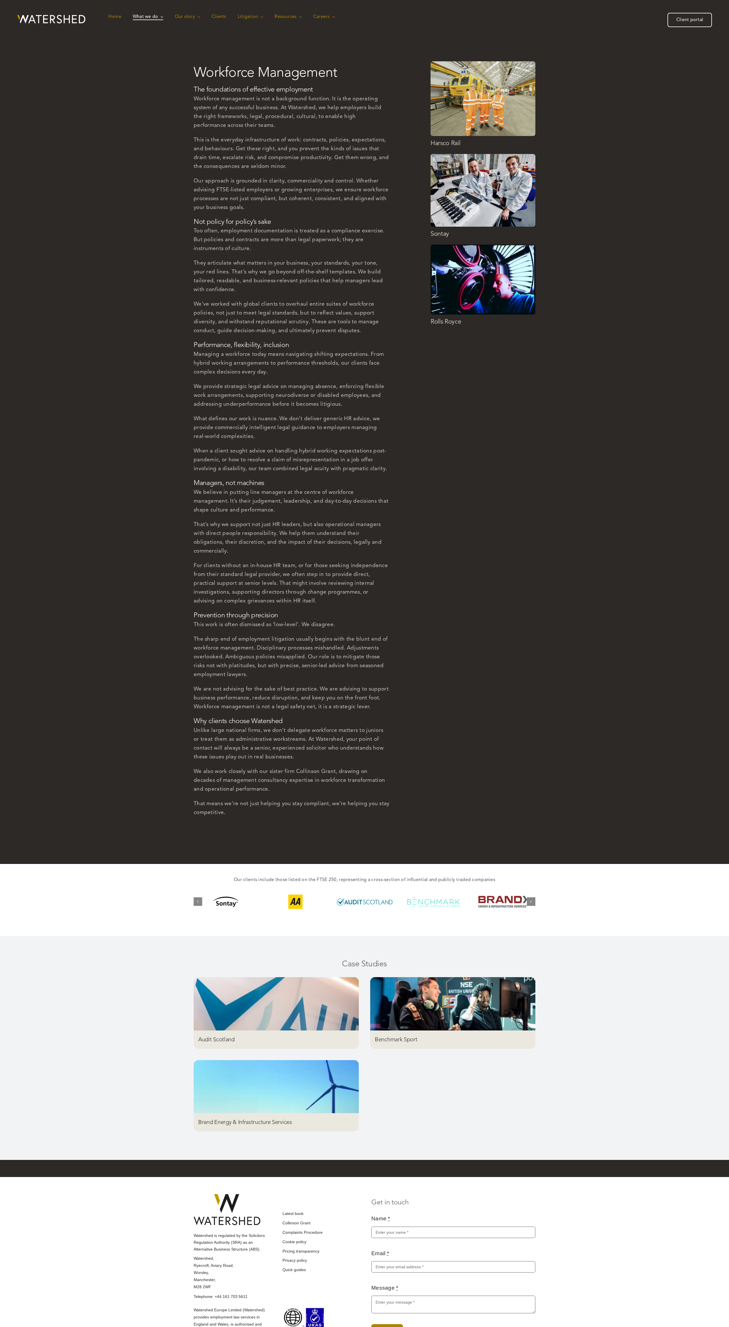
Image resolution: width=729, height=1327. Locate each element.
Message (384, 1290)
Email (380, 1256)
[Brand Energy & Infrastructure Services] (276, 1089)
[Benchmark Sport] (452, 1006)
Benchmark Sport (396, 1042)
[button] (198, 903)
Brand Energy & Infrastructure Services (245, 1124)
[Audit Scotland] (276, 1006)
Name (380, 1221)
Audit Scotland (216, 1042)
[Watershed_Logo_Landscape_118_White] (51, 18)
